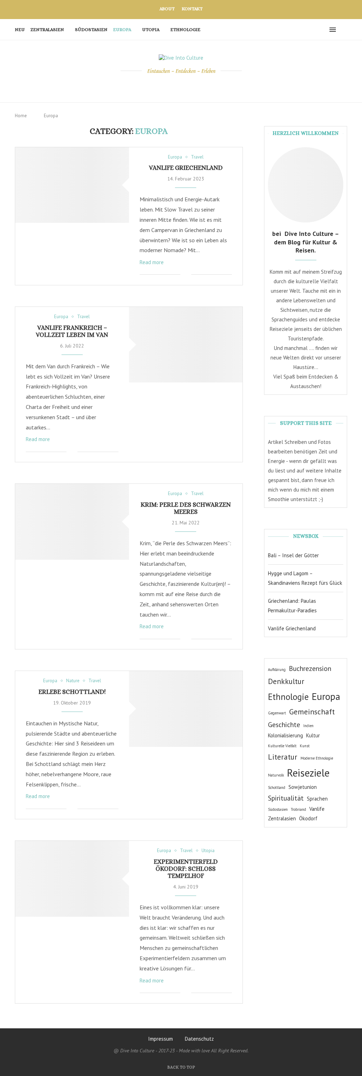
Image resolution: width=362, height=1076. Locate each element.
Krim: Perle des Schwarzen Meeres (186, 508)
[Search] (343, 29)
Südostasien (91, 29)
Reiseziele (308, 772)
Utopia (150, 29)
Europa (122, 29)
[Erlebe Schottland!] (186, 709)
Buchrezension (310, 668)
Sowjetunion (302, 787)
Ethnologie (185, 29)
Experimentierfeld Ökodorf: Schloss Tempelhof (186, 868)
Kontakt (192, 8)
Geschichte (284, 724)
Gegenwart (277, 713)
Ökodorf (308, 818)
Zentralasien (47, 29)
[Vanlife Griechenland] (72, 185)
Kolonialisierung (285, 735)
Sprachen (317, 798)
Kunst (305, 745)
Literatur (282, 757)
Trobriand (298, 809)
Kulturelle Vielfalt (282, 745)
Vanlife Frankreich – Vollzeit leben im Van (72, 331)
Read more (152, 262)
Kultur (313, 735)
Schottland (276, 787)
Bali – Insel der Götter (293, 555)
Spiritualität (286, 797)
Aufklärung (277, 669)
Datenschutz (199, 1038)
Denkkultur (286, 681)
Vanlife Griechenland (186, 167)
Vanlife (317, 808)
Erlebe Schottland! (72, 691)
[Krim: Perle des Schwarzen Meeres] (72, 521)
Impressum (160, 1038)
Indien (308, 725)
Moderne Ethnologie (316, 758)
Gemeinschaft (312, 712)
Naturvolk (276, 775)
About (167, 8)
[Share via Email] (186, 275)
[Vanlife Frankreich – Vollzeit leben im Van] (186, 344)
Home (21, 116)
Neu (20, 29)
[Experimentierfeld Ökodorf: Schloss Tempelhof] (72, 878)
